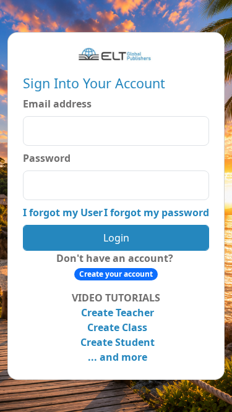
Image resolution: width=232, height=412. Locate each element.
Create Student (116, 342)
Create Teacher (116, 312)
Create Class (116, 327)
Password (47, 158)
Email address (57, 104)
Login (116, 238)
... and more (116, 357)
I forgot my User (63, 212)
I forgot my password (156, 212)
